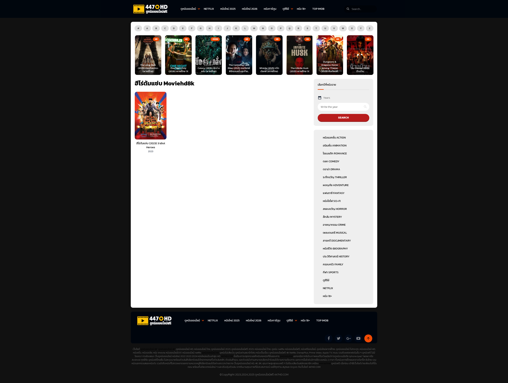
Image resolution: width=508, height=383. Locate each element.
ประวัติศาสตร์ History (336, 256)
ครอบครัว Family (333, 264)
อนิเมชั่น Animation (334, 145)
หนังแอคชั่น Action (334, 138)
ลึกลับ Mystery (332, 217)
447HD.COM (227, 356)
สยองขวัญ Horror (335, 209)
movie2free (325, 363)
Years (326, 98)
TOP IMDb (318, 9)
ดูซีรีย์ (286, 9)
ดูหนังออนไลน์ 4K (166, 349)
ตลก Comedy (331, 161)
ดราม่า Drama (331, 169)
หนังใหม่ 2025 (228, 9)
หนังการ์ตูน (270, 9)
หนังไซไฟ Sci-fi (332, 201)
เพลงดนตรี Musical (335, 233)
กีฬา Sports (331, 272)
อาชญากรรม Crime (334, 225)
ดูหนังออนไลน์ (188, 9)
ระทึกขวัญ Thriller (335, 177)
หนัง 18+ (301, 9)
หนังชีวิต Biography (335, 248)
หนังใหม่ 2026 (249, 9)
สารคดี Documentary (337, 241)
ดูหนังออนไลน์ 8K (148, 349)
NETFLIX (209, 9)
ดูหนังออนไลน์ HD (210, 352)
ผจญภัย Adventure (336, 185)
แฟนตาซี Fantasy (333, 193)
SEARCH (343, 118)
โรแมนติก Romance (335, 153)
